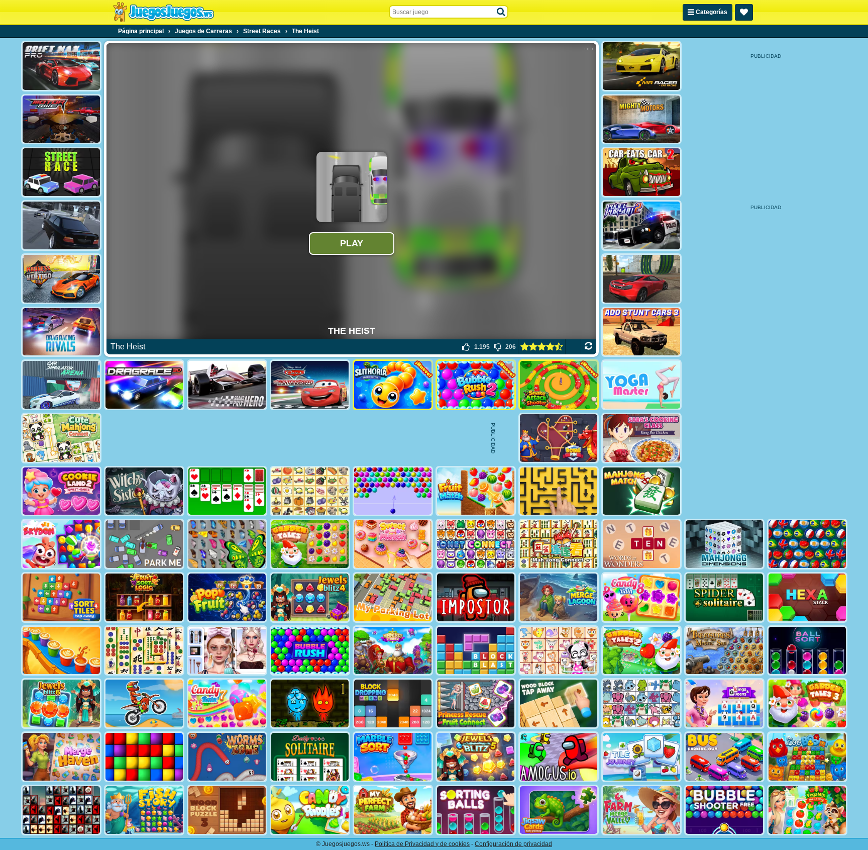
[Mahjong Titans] (144, 650)
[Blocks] (144, 756)
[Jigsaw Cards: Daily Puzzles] (558, 810)
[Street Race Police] (61, 172)
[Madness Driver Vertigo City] (61, 278)
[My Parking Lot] (393, 597)
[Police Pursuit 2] (641, 225)
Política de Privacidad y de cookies (422, 843)
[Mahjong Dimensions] (724, 544)
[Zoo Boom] (807, 756)
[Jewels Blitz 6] (61, 703)
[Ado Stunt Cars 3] (641, 332)
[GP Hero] (227, 384)
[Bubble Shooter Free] (724, 810)
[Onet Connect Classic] (476, 544)
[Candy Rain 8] (641, 597)
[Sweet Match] (393, 544)
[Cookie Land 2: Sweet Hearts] (61, 491)
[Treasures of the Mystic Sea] (724, 650)
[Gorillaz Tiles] (61, 810)
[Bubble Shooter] (393, 491)
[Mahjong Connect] (558, 544)
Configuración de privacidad (513, 843)
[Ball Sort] (807, 650)
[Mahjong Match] (641, 491)
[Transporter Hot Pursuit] (61, 225)
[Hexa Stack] (807, 597)
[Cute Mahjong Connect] (61, 438)
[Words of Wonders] (641, 544)
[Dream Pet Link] (558, 650)
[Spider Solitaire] (724, 597)
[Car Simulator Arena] (61, 384)
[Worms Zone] (227, 756)
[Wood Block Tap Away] (558, 703)
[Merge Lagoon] (558, 597)
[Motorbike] (61, 119)
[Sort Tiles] (61, 597)
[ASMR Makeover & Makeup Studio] (227, 650)
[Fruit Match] (476, 491)
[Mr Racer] (641, 66)
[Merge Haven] (61, 756)
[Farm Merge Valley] (641, 810)
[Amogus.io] (558, 756)
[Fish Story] (144, 810)
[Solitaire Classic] (227, 491)
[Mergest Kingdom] (393, 650)
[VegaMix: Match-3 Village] (807, 810)
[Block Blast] (476, 650)
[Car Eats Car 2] (641, 172)
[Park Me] (144, 544)
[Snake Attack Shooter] (558, 384)
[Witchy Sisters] (144, 491)
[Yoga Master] (641, 384)
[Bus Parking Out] (724, 756)
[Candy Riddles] (310, 810)
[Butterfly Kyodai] (227, 544)
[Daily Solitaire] (310, 756)
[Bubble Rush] (310, 650)
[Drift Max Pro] (61, 66)
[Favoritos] (744, 12)
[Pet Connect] (641, 703)
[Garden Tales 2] (641, 650)
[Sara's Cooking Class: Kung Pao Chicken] (641, 438)
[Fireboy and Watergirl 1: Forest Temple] (310, 703)
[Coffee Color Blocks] (61, 650)
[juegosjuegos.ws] (163, 12)
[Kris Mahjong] (310, 491)
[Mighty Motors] (641, 119)
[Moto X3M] (144, 703)
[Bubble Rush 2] (476, 384)
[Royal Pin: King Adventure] (558, 438)
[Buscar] (501, 12)
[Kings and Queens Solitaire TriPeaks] (724, 703)
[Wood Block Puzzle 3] (227, 810)
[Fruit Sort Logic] (144, 597)
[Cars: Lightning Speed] (310, 384)
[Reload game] (588, 346)
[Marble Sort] (393, 756)
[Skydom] (61, 544)
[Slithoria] (393, 384)
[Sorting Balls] (476, 810)
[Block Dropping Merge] (393, 703)
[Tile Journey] (641, 756)
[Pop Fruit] (227, 597)
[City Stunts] (641, 278)
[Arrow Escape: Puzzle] (558, 491)
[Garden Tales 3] (807, 703)
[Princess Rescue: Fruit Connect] (476, 703)
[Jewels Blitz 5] (476, 756)
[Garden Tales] (310, 544)
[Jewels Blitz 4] (310, 597)
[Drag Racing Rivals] (61, 332)
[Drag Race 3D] (144, 384)
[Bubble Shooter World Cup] (807, 544)
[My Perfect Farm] (393, 810)
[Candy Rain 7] (227, 703)
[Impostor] (476, 597)
